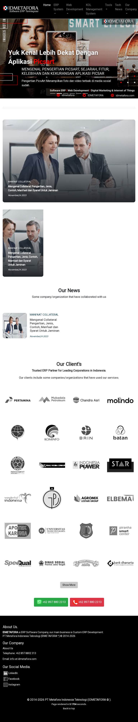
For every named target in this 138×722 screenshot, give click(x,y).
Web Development (74, 7)
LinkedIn (13, 673)
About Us (8, 648)
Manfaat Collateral (44, 314)
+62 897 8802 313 (26, 653)
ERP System (58, 7)
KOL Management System (94, 9)
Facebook (13, 678)
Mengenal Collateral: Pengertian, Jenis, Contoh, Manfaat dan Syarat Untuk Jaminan (44, 325)
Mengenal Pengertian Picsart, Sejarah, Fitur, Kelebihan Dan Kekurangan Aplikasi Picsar (65, 71)
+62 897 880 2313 (54, 602)
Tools (108, 5)
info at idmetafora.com (23, 658)
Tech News (118, 7)
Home (47, 5)
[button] (10, 57)
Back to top (69, 708)
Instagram (14, 684)
